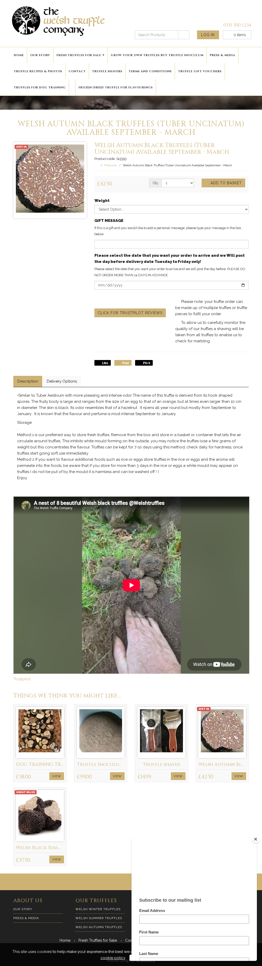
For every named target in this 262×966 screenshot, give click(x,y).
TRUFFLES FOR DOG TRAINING (40, 87)
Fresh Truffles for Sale (79, 55)
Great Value (25, 792)
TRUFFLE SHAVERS (107, 71)
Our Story (40, 55)
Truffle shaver (161, 764)
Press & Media (222, 55)
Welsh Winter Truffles (98, 909)
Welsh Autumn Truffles (98, 927)
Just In (21, 146)
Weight (102, 200)
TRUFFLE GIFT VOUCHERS (200, 71)
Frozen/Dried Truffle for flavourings (116, 87)
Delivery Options (62, 381)
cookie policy (113, 957)
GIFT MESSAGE (108, 220)
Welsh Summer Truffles (98, 918)
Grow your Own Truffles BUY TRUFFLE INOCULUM (157, 55)
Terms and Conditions (150, 71)
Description (27, 381)
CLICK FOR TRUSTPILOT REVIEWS (130, 313)
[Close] (255, 839)
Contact (77, 71)
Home (19, 55)
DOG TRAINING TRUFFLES (47, 764)
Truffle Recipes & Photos (38, 71)
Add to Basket (225, 183)
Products (110, 165)
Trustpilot (21, 679)
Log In (208, 35)
